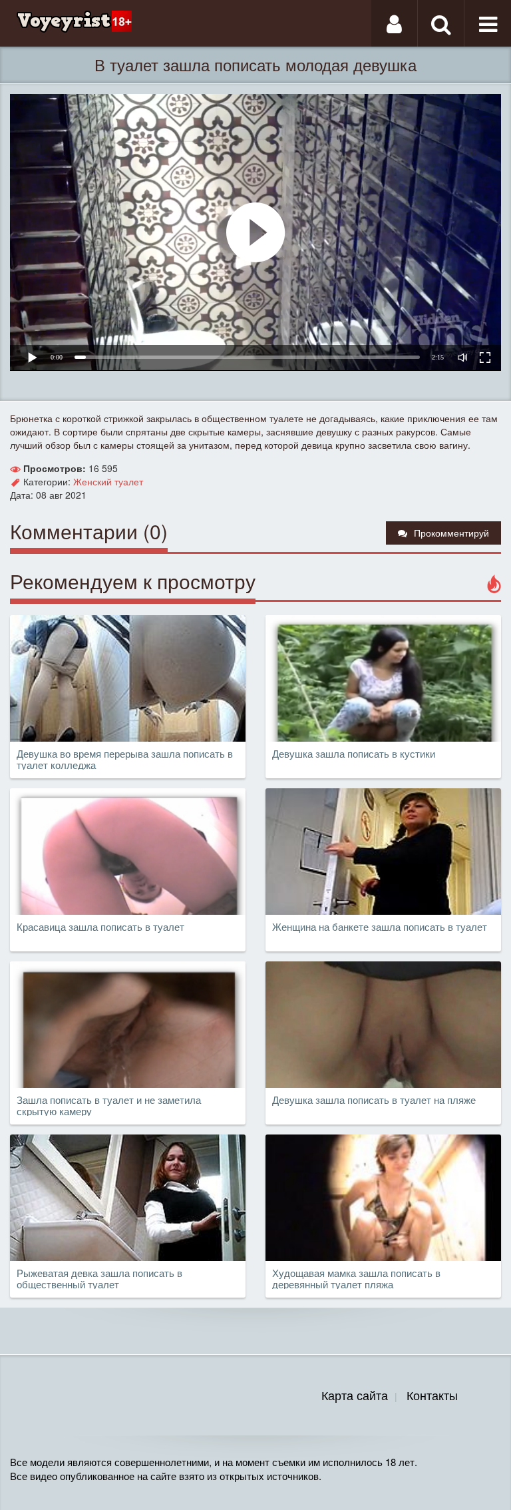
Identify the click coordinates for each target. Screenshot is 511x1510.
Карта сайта (354, 1394)
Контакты (432, 1394)
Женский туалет (108, 481)
